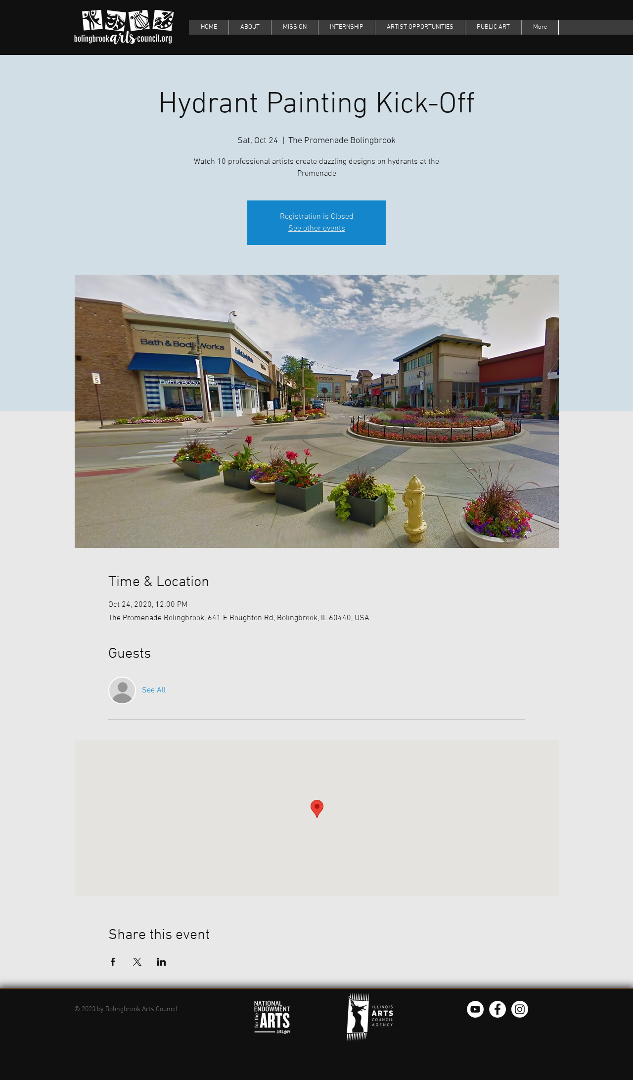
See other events (316, 229)
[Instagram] (519, 1009)
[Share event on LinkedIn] (161, 962)
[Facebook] (497, 1009)
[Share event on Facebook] (113, 962)
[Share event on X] (137, 962)
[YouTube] (475, 1009)
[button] (493, 27)
